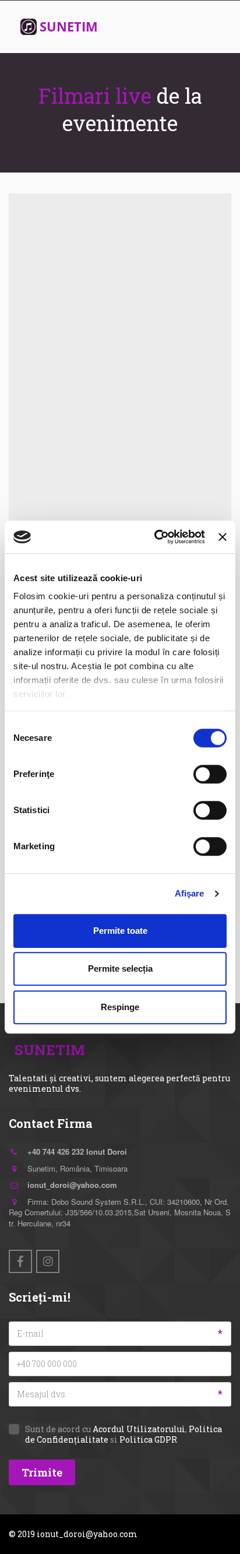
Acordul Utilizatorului (139, 1429)
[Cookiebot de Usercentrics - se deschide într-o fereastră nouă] (155, 536)
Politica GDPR (148, 1439)
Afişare (189, 893)
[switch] (210, 774)
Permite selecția (120, 968)
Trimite (42, 1472)
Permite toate (120, 931)
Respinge (120, 1007)
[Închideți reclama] (222, 537)
